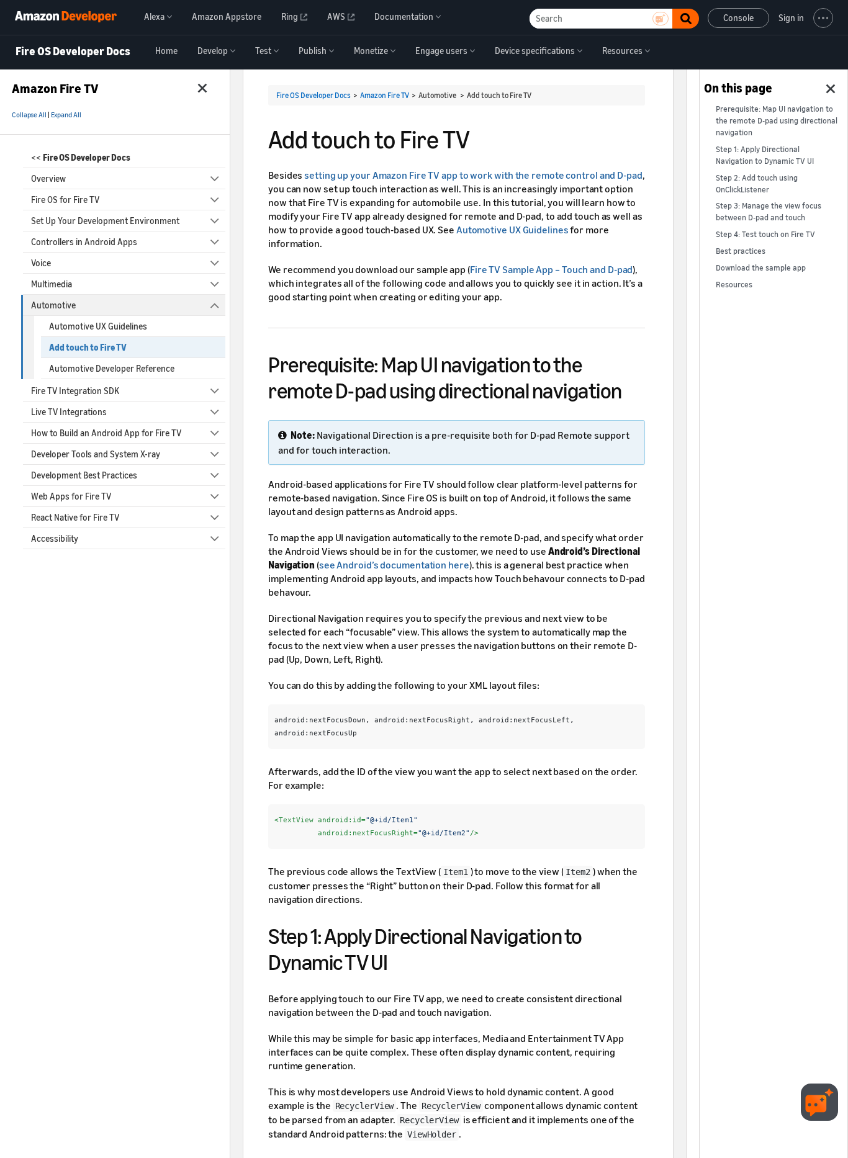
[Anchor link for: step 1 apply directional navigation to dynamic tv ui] (399, 960)
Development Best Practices (84, 475)
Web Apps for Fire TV (71, 496)
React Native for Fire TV (75, 517)
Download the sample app (761, 267)
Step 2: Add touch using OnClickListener (757, 183)
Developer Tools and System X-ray (95, 454)
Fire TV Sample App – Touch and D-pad (551, 269)
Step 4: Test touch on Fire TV (765, 234)
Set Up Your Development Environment (105, 220)
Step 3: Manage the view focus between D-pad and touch (768, 211)
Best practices (740, 251)
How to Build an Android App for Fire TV (106, 433)
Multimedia (51, 284)
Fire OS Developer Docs (73, 51)
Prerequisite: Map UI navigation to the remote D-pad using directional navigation (776, 120)
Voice (41, 263)
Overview (48, 178)
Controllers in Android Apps (84, 241)
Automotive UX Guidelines (98, 326)
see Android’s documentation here (394, 565)
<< (80, 157)
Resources (734, 284)
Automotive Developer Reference (111, 368)
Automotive (53, 305)
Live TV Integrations (69, 411)
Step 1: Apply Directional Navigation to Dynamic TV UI (765, 155)
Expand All (66, 114)
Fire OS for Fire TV (65, 199)
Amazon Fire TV (384, 95)
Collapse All (29, 114)
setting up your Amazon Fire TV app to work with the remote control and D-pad (473, 175)
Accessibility (54, 538)
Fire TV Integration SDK (75, 390)
